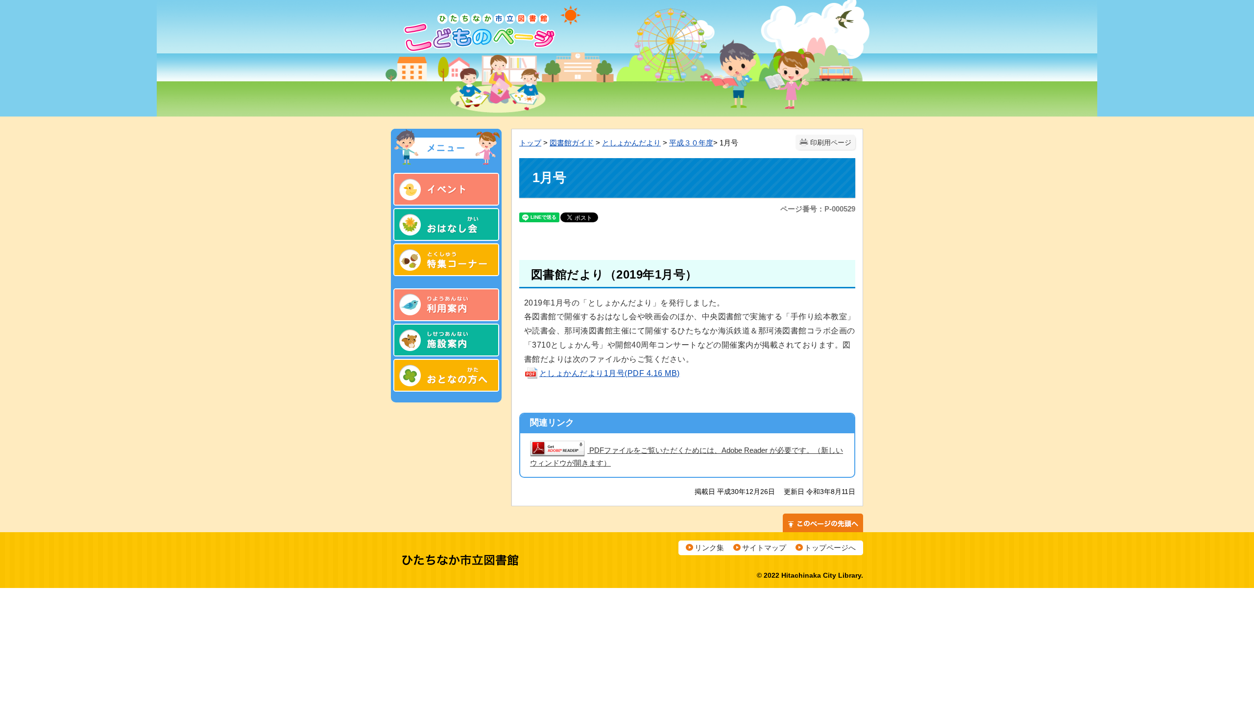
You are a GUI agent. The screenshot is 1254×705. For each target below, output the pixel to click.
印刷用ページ (830, 142)
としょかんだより (631, 143)
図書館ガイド (572, 143)
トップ (530, 143)
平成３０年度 (691, 143)
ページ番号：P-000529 (817, 209)
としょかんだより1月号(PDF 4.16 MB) (609, 373)
